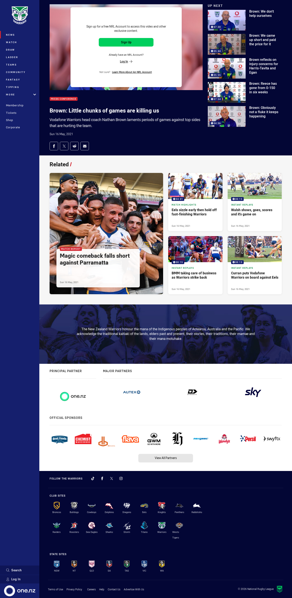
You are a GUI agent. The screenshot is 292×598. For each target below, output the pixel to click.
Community (16, 72)
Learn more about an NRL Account (132, 71)
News (10, 34)
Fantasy (13, 79)
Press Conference (63, 99)
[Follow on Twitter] (111, 478)
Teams (11, 64)
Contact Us (114, 589)
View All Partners (166, 458)
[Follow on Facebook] (102, 478)
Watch (11, 42)
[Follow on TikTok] (92, 478)
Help (101, 589)
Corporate (13, 127)
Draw (10, 49)
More (10, 94)
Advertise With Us (134, 589)
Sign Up (126, 42)
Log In (16, 579)
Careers (91, 589)
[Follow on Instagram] (121, 478)
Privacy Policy (74, 589)
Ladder (12, 57)
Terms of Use (55, 589)
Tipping (12, 87)
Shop (9, 120)
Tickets (11, 113)
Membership (15, 105)
